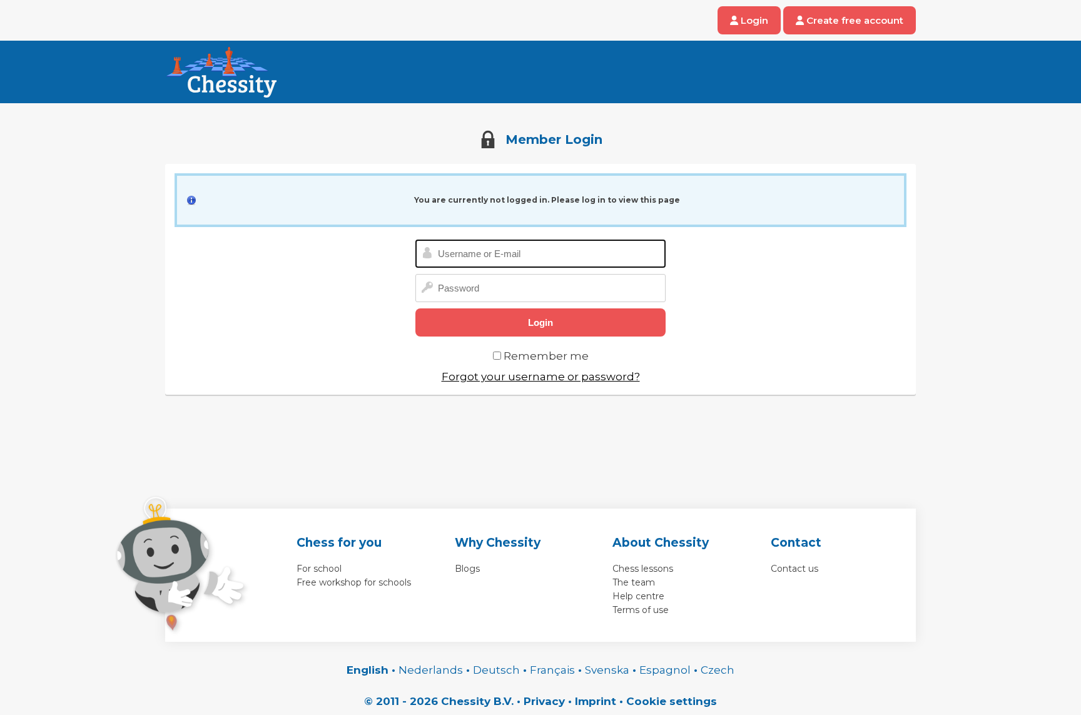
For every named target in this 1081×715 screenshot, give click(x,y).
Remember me (546, 356)
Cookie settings (671, 701)
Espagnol (665, 670)
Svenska (607, 670)
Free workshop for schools (354, 582)
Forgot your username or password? (541, 376)
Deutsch (496, 670)
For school (319, 568)
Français (552, 670)
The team (633, 582)
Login (753, 20)
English (367, 670)
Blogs (467, 568)
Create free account (853, 20)
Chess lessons (642, 568)
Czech (717, 670)
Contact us (794, 568)
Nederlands (430, 670)
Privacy (544, 701)
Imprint (595, 701)
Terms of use (640, 610)
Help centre (638, 596)
